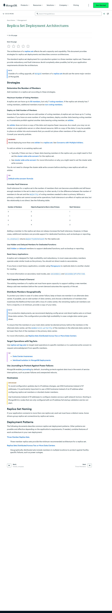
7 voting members (55, 101)
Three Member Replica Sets (18, 437)
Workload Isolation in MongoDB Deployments (32, 360)
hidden (14, 248)
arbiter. (71, 120)
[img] (8, 46)
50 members (35, 101)
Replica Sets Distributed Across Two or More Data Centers (52, 336)
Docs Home (11, 20)
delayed (22, 248)
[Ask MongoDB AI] (104, 13)
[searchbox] (68, 14)
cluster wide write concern (28, 156)
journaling (26, 369)
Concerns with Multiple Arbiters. (70, 142)
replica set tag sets (18, 345)
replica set (29, 51)
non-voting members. (54, 104)
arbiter (12, 125)
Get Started (101, 5)
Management (22, 20)
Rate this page (12, 42)
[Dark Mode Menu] (107, 13)
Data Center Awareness (23, 356)
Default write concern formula (20, 178)
